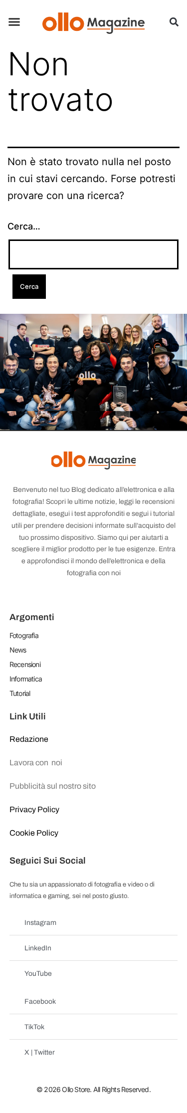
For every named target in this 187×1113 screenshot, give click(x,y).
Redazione (28, 739)
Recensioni (24, 664)
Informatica (25, 678)
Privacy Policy (34, 809)
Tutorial (19, 693)
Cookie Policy (33, 833)
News (17, 650)
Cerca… (23, 226)
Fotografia (23, 635)
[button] (14, 21)
